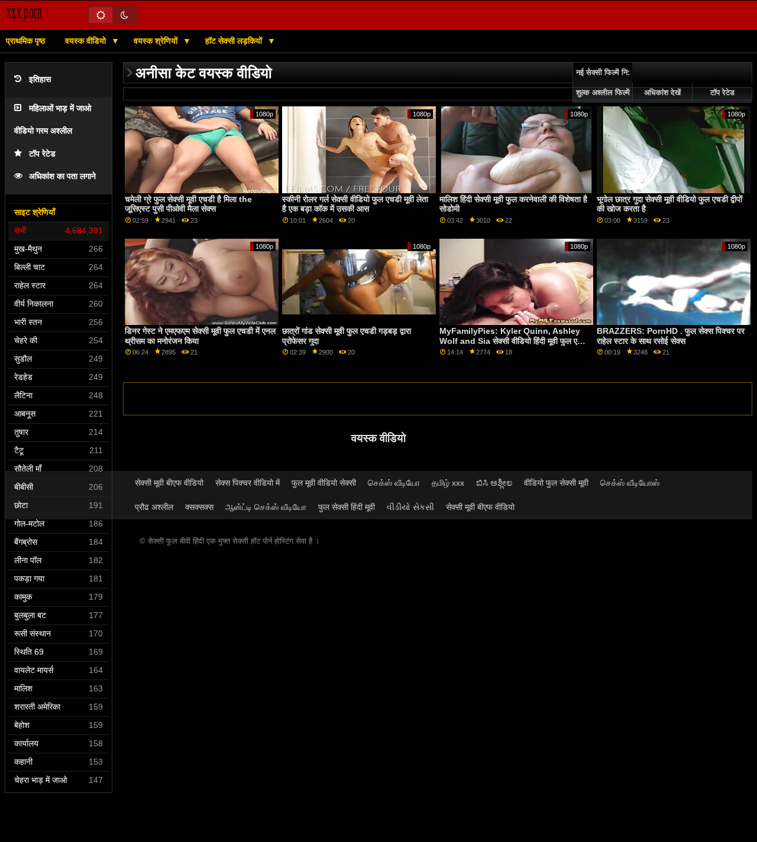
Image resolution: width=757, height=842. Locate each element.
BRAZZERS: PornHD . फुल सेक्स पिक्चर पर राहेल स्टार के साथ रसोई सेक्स (671, 336)
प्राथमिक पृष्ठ (25, 40)
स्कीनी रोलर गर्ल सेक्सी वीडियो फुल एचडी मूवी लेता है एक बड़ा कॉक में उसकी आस (355, 204)
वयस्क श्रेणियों (157, 40)
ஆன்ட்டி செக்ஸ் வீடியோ (265, 507)
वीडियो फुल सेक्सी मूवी (556, 482)
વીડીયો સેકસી (410, 507)
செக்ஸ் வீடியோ (394, 482)
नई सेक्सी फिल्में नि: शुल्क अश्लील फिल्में (603, 83)
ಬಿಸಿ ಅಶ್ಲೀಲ (494, 482)
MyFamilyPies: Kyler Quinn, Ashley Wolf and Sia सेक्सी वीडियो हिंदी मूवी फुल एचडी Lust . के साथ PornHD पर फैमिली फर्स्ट (514, 340)
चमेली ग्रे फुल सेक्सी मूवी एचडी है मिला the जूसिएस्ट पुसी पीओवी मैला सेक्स (188, 204)
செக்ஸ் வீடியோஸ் (629, 482)
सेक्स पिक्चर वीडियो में (247, 482)
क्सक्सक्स (199, 507)
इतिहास (40, 79)
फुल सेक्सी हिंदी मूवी (346, 507)
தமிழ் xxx (448, 482)
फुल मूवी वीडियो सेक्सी (324, 482)
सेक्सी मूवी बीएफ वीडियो (169, 482)
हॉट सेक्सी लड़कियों (234, 40)
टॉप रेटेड (42, 153)
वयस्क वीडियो (86, 40)
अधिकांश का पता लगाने (62, 176)
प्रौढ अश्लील (154, 507)
